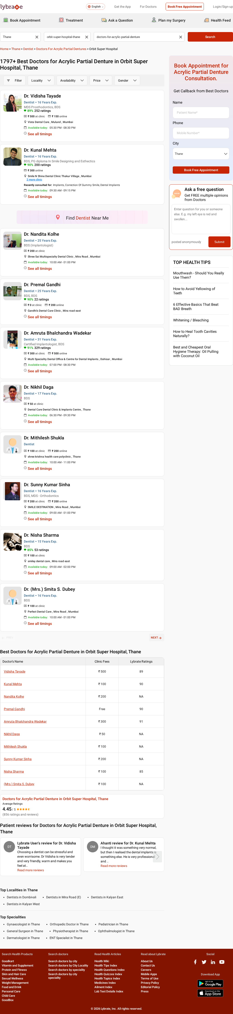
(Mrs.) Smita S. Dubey (19, 784)
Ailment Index (103, 987)
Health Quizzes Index (108, 974)
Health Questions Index (109, 969)
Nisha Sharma (14, 771)
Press (145, 991)
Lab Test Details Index (108, 991)
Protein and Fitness (14, 969)
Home (4, 49)
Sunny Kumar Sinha (18, 759)
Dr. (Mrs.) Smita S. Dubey (49, 589)
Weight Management (15, 982)
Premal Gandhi (14, 709)
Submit (219, 242)
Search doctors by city (62, 961)
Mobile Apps (149, 974)
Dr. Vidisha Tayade (42, 96)
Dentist (28, 49)
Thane (15, 49)
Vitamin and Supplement (17, 965)
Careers (146, 969)
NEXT (154, 637)
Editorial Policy (150, 987)
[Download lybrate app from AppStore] (210, 996)
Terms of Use (149, 978)
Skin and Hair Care (14, 974)
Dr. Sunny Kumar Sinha (47, 484)
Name (177, 102)
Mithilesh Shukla (15, 746)
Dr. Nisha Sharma (41, 535)
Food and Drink (11, 987)
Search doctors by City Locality (68, 965)
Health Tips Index (105, 965)
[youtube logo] (222, 963)
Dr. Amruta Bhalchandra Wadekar (57, 333)
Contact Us (148, 965)
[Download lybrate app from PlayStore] (210, 986)
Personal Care (11, 991)
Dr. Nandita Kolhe (41, 234)
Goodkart (8, 961)
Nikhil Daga (12, 734)
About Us (147, 961)
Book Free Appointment (185, 6)
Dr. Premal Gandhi (42, 284)
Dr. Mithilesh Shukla (44, 438)
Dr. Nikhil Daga (38, 387)
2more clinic (34, 179)
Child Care (8, 995)
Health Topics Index (107, 978)
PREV (9, 637)
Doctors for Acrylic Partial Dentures (61, 49)
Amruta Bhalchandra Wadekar (25, 721)
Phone (178, 123)
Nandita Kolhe (14, 696)
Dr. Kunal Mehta (40, 150)
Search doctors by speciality (66, 969)
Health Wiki (101, 961)
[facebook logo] (195, 963)
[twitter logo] (204, 963)
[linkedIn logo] (213, 963)
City (176, 143)
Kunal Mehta (13, 684)
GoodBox (8, 1000)
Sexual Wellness (12, 978)
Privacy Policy (150, 982)
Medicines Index (105, 982)
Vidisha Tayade (14, 671)
